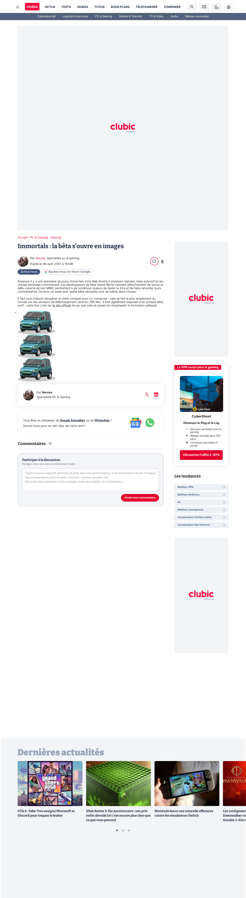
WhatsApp (102, 420)
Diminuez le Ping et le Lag (201, 423)
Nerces (40, 258)
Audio (174, 16)
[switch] (217, 7)
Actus (50, 7)
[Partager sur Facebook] (237, 867)
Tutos (99, 7)
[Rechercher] (192, 7)
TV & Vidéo (156, 16)
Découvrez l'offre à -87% (201, 455)
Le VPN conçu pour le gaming (197, 367)
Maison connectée (197, 16)
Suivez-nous (29, 271)
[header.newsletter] (204, 7)
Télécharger (146, 7)
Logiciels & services (75, 16)
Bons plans (120, 7)
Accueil (23, 237)
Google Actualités (72, 420)
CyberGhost (201, 416)
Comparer (172, 7)
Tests (66, 7)
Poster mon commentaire (140, 498)
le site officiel (62, 305)
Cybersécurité (46, 16)
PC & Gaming (103, 16)
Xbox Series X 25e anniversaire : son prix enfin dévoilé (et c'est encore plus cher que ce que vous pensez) (118, 815)
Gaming (56, 237)
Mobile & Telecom (130, 16)
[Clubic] (32, 7)
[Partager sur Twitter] (237, 879)
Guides (82, 7)
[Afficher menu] (17, 7)
